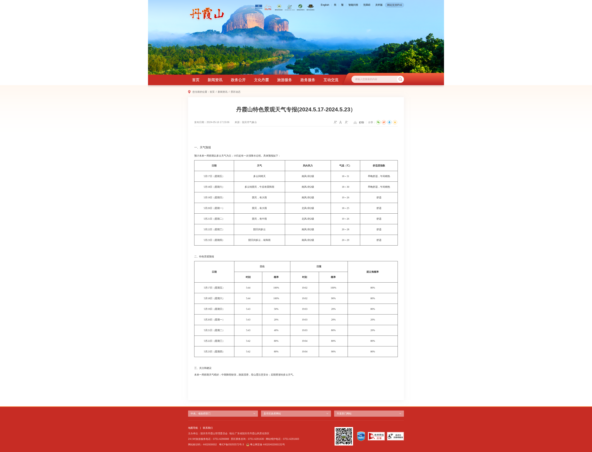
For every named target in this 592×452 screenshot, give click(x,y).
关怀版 (379, 5)
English (325, 5)
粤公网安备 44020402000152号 (267, 444)
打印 (361, 122)
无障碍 (366, 5)
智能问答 (353, 5)
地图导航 (193, 428)
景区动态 (235, 92)
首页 (212, 92)
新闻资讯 (223, 92)
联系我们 (208, 428)
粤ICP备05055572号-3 (231, 444)
